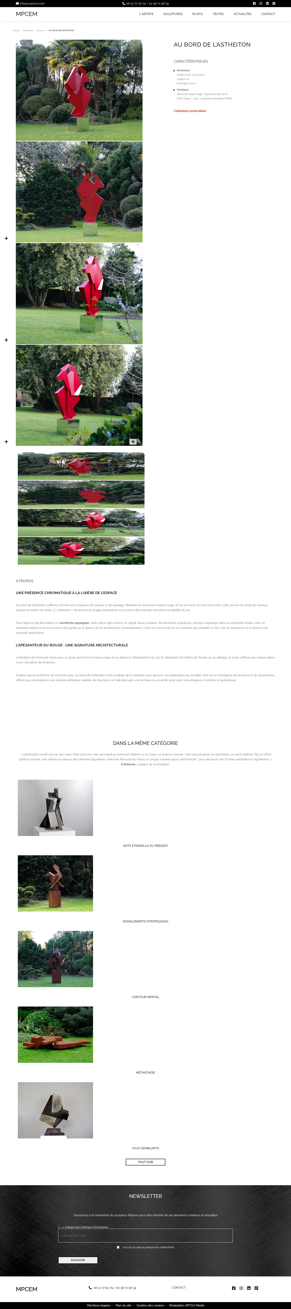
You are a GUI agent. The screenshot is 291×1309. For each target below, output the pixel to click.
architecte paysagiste (74, 623)
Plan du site (123, 1305)
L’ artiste (146, 14)
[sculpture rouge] (79, 140)
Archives (41, 30)
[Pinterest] (274, 3)
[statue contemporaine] (79, 241)
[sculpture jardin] (79, 343)
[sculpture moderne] (79, 445)
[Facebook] (254, 3)
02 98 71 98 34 (159, 3)
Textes (218, 14)
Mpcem (26, 13)
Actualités (242, 14)
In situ (197, 14)
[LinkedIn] (267, 3)
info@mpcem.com (32, 3)
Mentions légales (98, 1305)
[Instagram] (261, 3)
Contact (268, 14)
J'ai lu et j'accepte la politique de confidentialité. (148, 1247)
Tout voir (145, 1162)
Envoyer (78, 1260)
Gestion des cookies (150, 1305)
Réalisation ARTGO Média (186, 1305)
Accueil (16, 30)
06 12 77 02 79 (136, 3)
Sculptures (173, 14)
